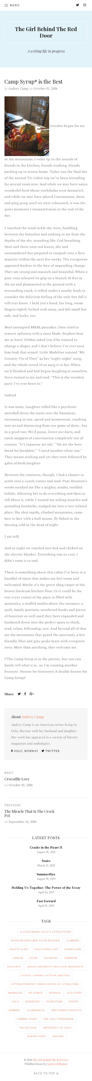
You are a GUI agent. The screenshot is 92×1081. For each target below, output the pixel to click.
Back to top (44, 1074)
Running (14, 1010)
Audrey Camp (18, 88)
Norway (55, 993)
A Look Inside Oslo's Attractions (45, 932)
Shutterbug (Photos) (66, 1010)
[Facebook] (25, 694)
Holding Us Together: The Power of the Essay (46, 887)
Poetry (74, 1001)
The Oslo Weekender (58, 1019)
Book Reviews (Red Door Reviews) (35, 940)
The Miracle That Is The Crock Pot (29, 813)
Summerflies (46, 874)
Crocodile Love (16, 779)
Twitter (52, 751)
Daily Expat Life (46, 949)
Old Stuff (74, 993)
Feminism (71, 958)
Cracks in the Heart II (46, 847)
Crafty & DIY (18, 949)
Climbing (73, 940)
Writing (58, 1036)
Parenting (33, 1001)
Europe (18, 958)
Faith (34, 958)
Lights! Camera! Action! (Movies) (45, 975)
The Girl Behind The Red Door (46, 32)
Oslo (15, 1001)
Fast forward (46, 901)
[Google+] (32, 694)
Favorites (51, 958)
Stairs (46, 861)
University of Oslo (57, 1028)
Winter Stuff (36, 1036)
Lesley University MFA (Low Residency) (55, 967)
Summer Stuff (27, 1019)
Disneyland (73, 949)
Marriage (15, 993)
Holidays (14, 967)
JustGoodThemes (57, 1064)
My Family (36, 993)
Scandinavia (36, 1010)
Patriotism (54, 1001)
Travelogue (28, 1028)
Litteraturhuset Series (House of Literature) (45, 984)
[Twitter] (19, 694)
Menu (15, 5)
